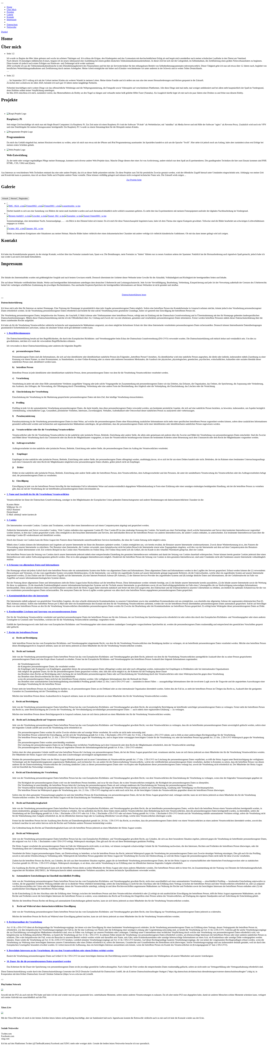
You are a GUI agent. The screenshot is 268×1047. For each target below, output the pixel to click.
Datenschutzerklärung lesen (134, 294)
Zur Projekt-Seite (134, 180)
